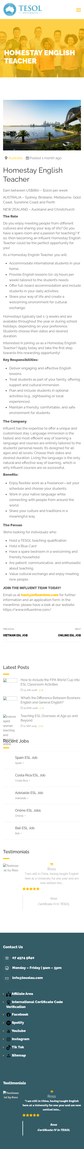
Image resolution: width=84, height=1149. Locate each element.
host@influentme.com (40, 595)
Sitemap (18, 1055)
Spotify (17, 1022)
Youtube (18, 1031)
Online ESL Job (69, 635)
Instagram (20, 1039)
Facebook (19, 1014)
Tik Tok (17, 1047)
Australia (15, 158)
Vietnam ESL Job (15, 635)
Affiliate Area (22, 994)
